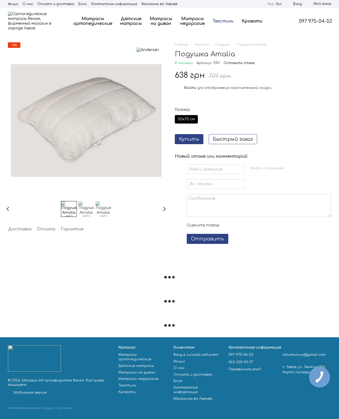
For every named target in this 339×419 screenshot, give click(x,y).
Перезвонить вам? (245, 369)
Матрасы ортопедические (92, 21)
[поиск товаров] (279, 21)
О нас (28, 4)
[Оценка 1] (228, 225)
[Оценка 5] (262, 225)
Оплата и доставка (55, 4)
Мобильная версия (30, 392)
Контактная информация (114, 4)
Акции (13, 4)
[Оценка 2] (237, 225)
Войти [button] (190, 88)
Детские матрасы (131, 21)
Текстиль (223, 21)
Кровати (252, 21)
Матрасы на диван (161, 21)
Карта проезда (296, 372)
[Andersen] (147, 50)
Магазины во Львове (159, 4)
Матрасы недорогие (192, 21)
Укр (270, 4)
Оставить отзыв (239, 63)
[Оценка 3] (245, 225)
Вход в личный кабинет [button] (195, 355)
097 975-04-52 (315, 21)
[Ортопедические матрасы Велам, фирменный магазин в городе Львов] (34, 358)
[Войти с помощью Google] (298, 168)
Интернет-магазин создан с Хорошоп (40, 408)
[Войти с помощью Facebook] (290, 168)
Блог (82, 4)
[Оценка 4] (253, 225)
